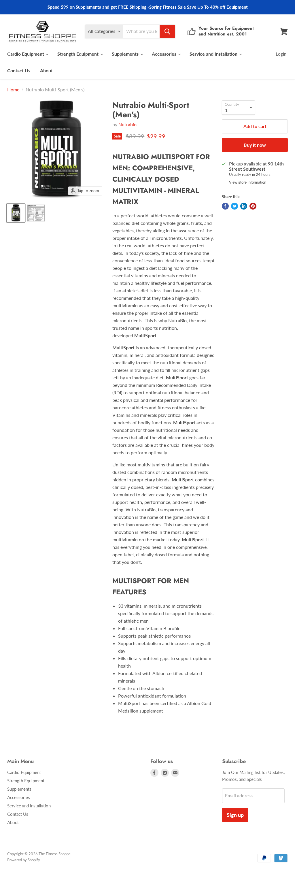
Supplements (126, 53)
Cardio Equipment (26, 53)
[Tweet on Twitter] (234, 206)
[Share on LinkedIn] (243, 206)
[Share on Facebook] (225, 206)
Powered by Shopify (23, 860)
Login (281, 53)
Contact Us (18, 70)
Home (13, 89)
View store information (247, 182)
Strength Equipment (78, 53)
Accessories (164, 53)
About (46, 70)
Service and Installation (214, 53)
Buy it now (255, 145)
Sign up (235, 815)
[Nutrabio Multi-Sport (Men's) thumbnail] (16, 213)
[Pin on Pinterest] (252, 206)
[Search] (167, 31)
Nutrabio (127, 124)
